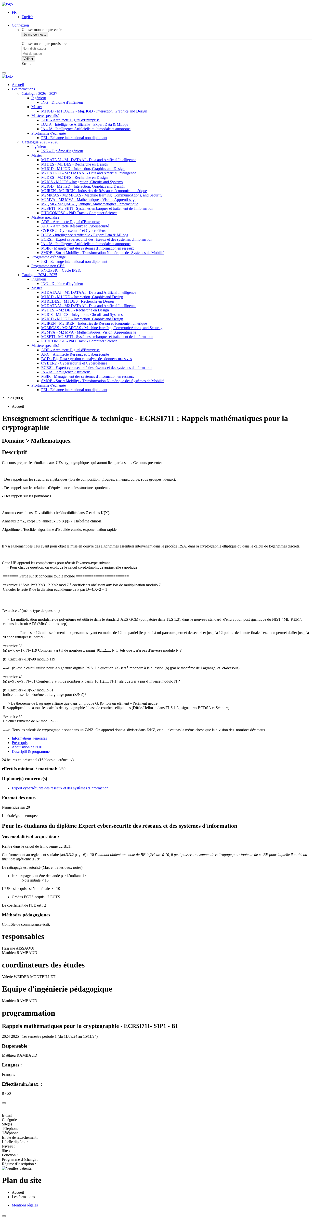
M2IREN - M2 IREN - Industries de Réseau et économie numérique (94, 191)
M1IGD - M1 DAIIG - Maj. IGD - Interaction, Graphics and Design (94, 111)
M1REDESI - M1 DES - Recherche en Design (77, 301)
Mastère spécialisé (45, 115)
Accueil (18, 85)
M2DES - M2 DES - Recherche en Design (74, 177)
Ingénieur (38, 98)
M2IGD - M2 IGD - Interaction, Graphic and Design (82, 319)
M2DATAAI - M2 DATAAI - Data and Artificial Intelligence (88, 173)
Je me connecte (35, 34)
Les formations (23, 89)
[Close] (4, 1103)
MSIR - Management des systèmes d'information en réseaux (87, 248)
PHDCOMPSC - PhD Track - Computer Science (79, 213)
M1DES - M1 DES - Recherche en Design (74, 164)
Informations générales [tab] (29, 738)
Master (36, 107)
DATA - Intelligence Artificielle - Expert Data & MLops (84, 124)
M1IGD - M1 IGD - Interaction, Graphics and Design (83, 169)
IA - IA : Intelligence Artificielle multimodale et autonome (86, 129)
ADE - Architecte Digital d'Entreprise (70, 120)
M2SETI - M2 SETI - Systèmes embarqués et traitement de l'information (97, 208)
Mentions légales (25, 1205)
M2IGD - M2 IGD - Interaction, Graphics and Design (83, 186)
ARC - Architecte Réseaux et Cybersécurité (75, 226)
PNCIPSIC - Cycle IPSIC (61, 270)
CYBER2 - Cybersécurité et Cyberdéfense (74, 230)
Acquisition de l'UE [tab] (27, 747)
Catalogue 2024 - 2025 (39, 275)
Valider (28, 59)
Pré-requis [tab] (19, 743)
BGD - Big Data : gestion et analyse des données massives (86, 359)
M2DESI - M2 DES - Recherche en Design (75, 310)
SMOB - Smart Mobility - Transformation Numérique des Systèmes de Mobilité (102, 253)
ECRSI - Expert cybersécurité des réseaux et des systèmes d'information (96, 239)
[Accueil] (7, 4)
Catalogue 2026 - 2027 (39, 93)
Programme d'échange (48, 133)
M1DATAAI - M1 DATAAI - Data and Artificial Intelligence (88, 160)
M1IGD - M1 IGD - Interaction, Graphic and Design (82, 297)
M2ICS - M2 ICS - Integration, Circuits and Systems (82, 182)
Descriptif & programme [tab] (31, 751)
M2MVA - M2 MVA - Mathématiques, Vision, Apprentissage (88, 199)
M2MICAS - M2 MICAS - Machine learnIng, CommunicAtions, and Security (101, 195)
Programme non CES (48, 266)
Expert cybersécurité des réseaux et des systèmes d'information (60, 788)
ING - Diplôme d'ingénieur (62, 102)
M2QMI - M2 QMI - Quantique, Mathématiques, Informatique (89, 204)
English (27, 17)
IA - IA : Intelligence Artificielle (66, 372)
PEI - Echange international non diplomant (74, 138)
